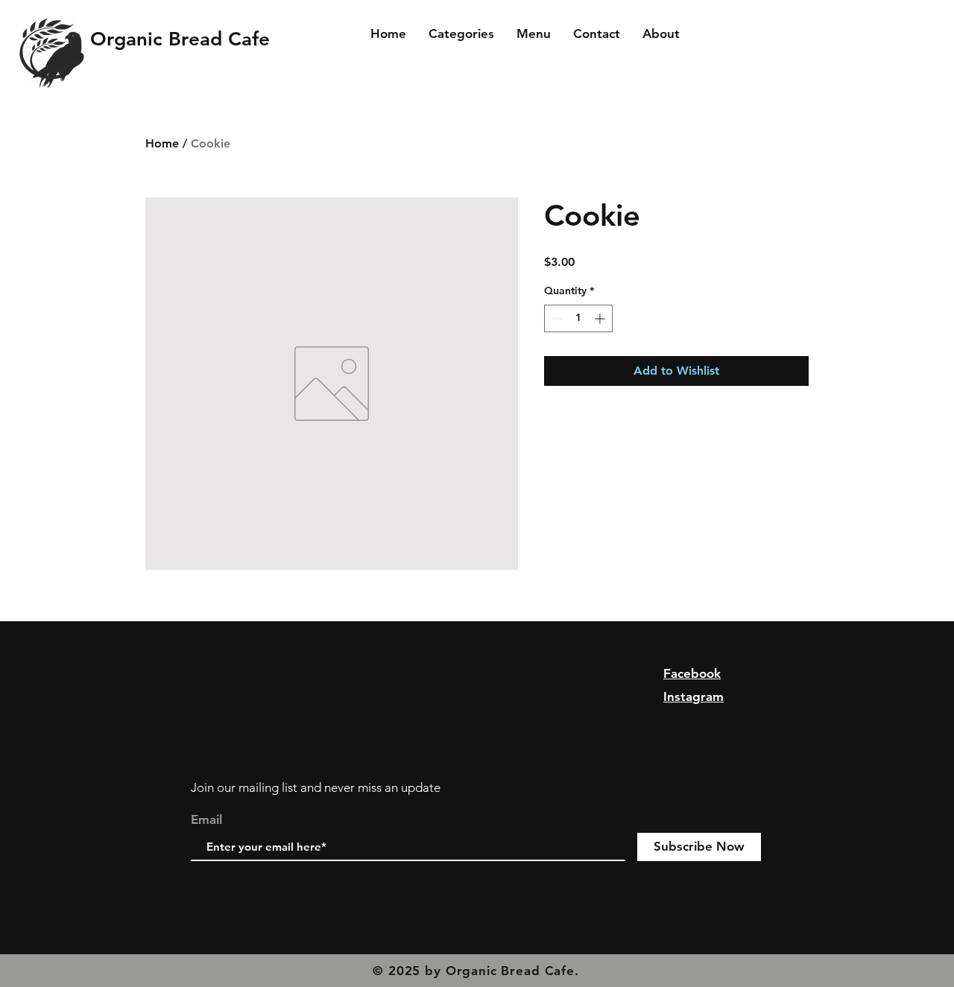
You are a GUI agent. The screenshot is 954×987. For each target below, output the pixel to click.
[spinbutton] (578, 318)
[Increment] (601, 318)
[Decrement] (555, 318)
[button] (461, 33)
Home (162, 143)
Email (206, 819)
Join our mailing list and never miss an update (315, 787)
